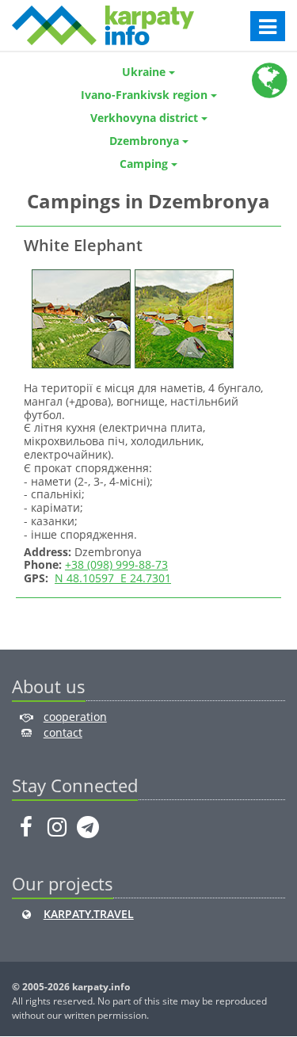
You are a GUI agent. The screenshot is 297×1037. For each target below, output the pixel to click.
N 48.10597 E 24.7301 (113, 577)
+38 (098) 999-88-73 (116, 564)
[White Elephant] (79, 317)
